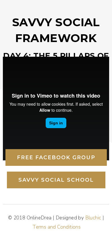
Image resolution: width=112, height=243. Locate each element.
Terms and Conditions (56, 227)
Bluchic (93, 217)
